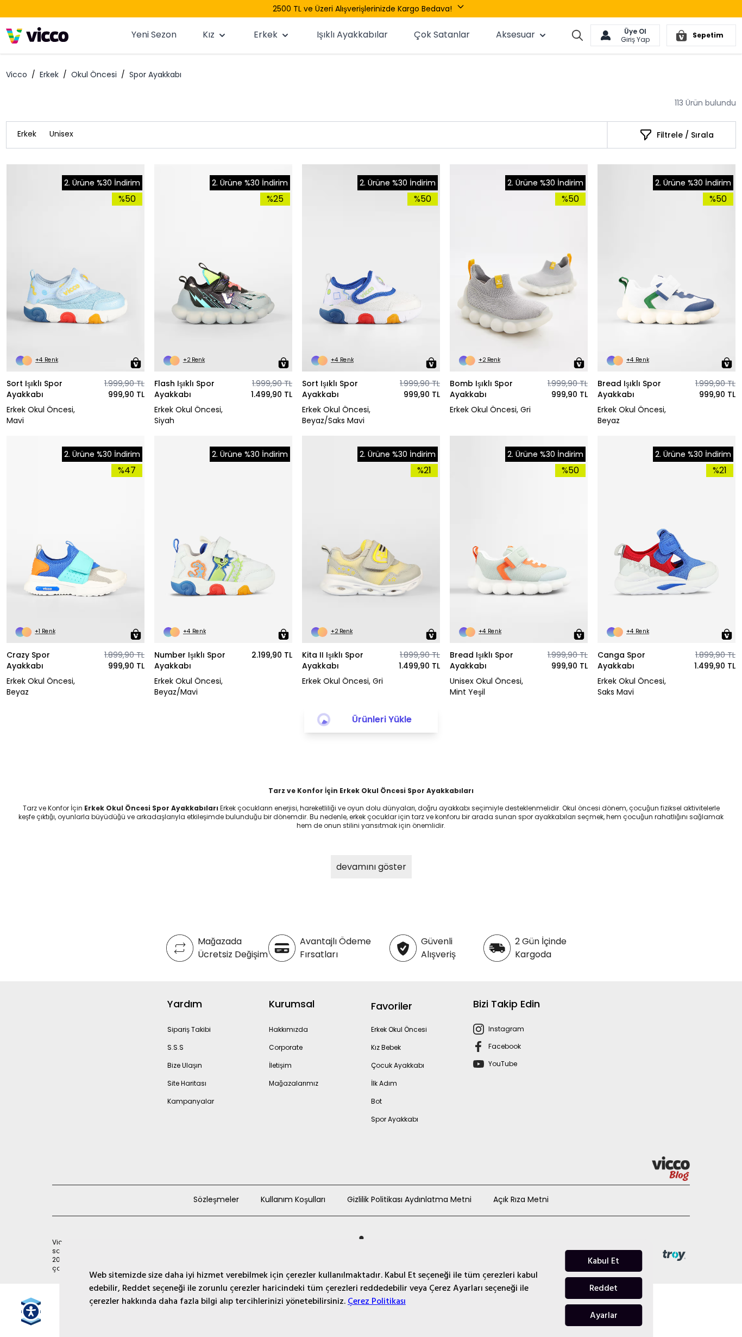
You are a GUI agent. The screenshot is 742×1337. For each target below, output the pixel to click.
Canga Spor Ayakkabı (621, 660)
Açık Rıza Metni (521, 1199)
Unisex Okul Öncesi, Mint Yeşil (486, 686)
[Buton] (462, 8)
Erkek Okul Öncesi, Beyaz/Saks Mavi (336, 415)
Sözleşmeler (216, 1199)
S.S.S (175, 1047)
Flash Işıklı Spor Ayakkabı (184, 389)
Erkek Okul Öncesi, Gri (490, 409)
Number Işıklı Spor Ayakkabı (189, 660)
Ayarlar (604, 1315)
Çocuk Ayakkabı (397, 1065)
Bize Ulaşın (184, 1065)
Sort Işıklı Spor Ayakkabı (34, 389)
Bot (376, 1101)
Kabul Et (603, 1261)
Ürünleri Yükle (382, 719)
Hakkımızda (288, 1029)
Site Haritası (186, 1083)
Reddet (603, 1288)
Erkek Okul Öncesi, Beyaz (632, 415)
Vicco (16, 74)
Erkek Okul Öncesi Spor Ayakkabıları (151, 808)
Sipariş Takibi (189, 1029)
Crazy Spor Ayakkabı (28, 660)
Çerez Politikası (377, 1301)
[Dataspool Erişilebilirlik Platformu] (31, 1311)
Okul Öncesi (94, 74)
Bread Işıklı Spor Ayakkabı (629, 389)
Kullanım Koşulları (293, 1199)
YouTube (502, 1063)
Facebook (504, 1046)
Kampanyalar (190, 1101)
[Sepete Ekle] (135, 362)
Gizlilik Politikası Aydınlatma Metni (409, 1199)
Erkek (49, 74)
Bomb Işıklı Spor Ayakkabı (481, 389)
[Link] (37, 35)
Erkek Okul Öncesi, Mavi (41, 415)
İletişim (280, 1065)
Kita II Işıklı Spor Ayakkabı (332, 660)
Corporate (286, 1047)
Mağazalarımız (293, 1083)
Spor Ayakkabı (394, 1119)
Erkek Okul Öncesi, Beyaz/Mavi (188, 686)
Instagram (506, 1028)
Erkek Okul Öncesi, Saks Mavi (632, 686)
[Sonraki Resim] (131, 268)
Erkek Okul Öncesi (399, 1029)
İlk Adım (384, 1083)
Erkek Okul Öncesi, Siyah (188, 415)
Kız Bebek (386, 1047)
